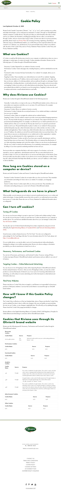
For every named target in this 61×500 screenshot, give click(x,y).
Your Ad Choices (7, 221)
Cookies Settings (30, 467)
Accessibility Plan (30, 469)
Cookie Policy (30, 464)
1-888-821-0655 (31, 445)
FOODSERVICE (30, 488)
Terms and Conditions (30, 460)
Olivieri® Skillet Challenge (30, 471)
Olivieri (27, 11)
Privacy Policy (22, 40)
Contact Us (30, 458)
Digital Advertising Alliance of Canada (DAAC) (24, 228)
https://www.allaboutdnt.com (11, 238)
